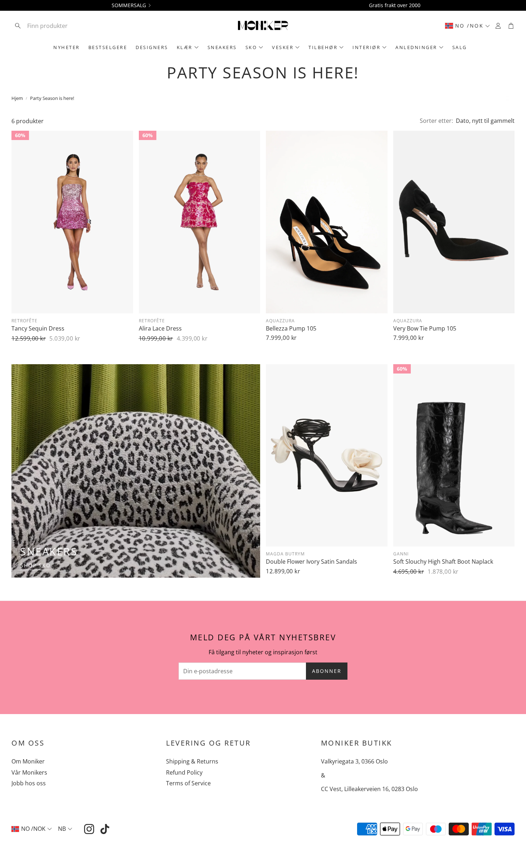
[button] (58, 25)
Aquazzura (280, 321)
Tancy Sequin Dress (37, 328)
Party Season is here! (52, 98)
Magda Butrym (285, 554)
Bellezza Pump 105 (291, 328)
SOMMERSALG (129, 5)
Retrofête (24, 321)
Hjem (17, 98)
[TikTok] (105, 829)
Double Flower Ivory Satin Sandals (311, 561)
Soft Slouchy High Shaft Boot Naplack (443, 561)
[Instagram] (89, 829)
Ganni (401, 554)
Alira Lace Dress (160, 328)
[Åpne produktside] (327, 222)
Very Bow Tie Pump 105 (424, 328)
